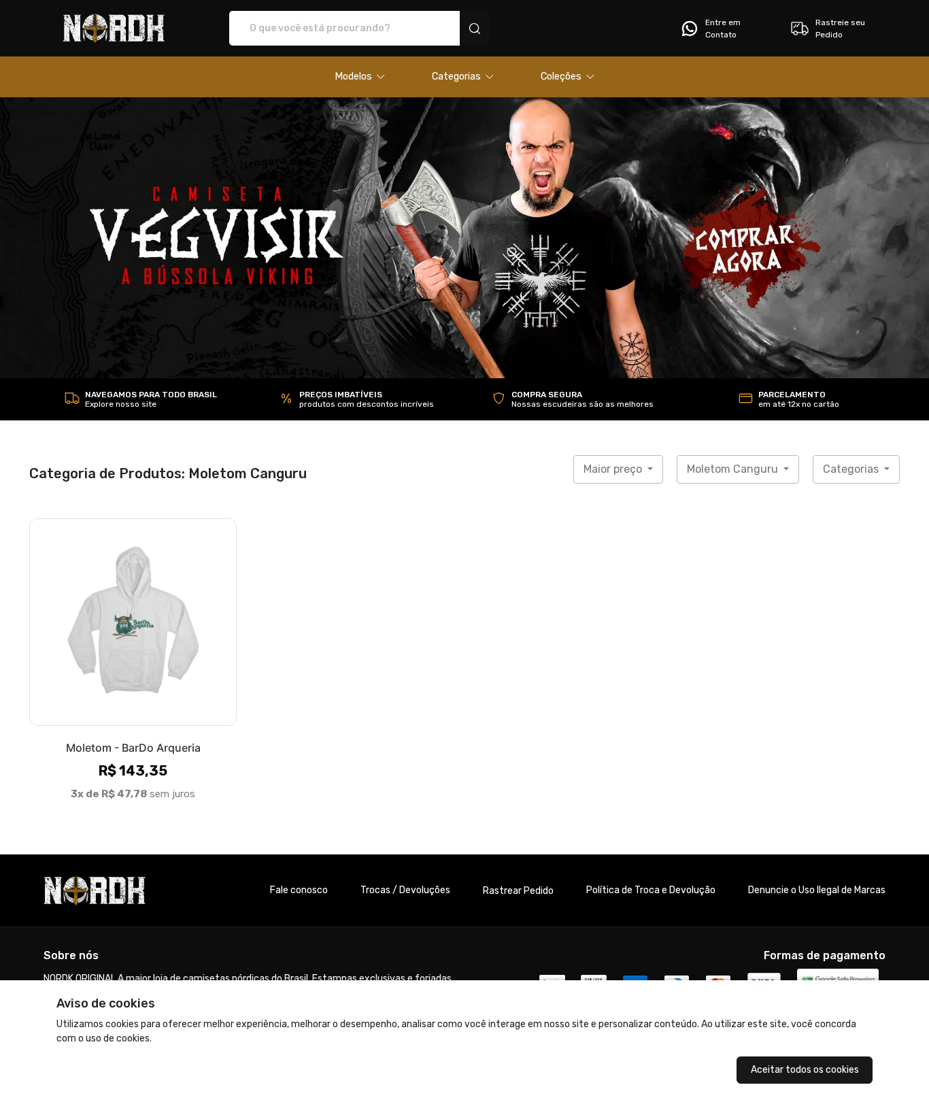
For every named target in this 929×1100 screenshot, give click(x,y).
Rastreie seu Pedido (840, 28)
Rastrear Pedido (518, 891)
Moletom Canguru (734, 469)
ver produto (133, 621)
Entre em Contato (723, 28)
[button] (360, 77)
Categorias (852, 469)
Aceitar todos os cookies (805, 1070)
